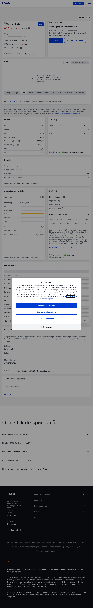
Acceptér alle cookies (46, 306)
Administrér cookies (46, 318)
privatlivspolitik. (48, 299)
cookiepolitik (70, 296)
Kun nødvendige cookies (46, 312)
